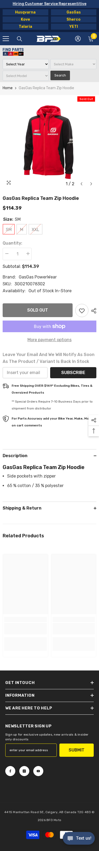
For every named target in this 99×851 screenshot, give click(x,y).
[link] (25, 628)
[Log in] (77, 38)
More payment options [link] (49, 339)
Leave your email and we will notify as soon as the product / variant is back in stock (49, 358)
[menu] (6, 38)
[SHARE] (92, 310)
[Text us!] (79, 839)
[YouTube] (38, 771)
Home (8, 88)
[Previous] (81, 183)
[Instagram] (24, 771)
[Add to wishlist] (81, 310)
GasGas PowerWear (38, 277)
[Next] (91, 183)
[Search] (19, 39)
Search (60, 75)
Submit (76, 750)
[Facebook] (10, 771)
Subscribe (73, 372)
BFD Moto (53, 820)
